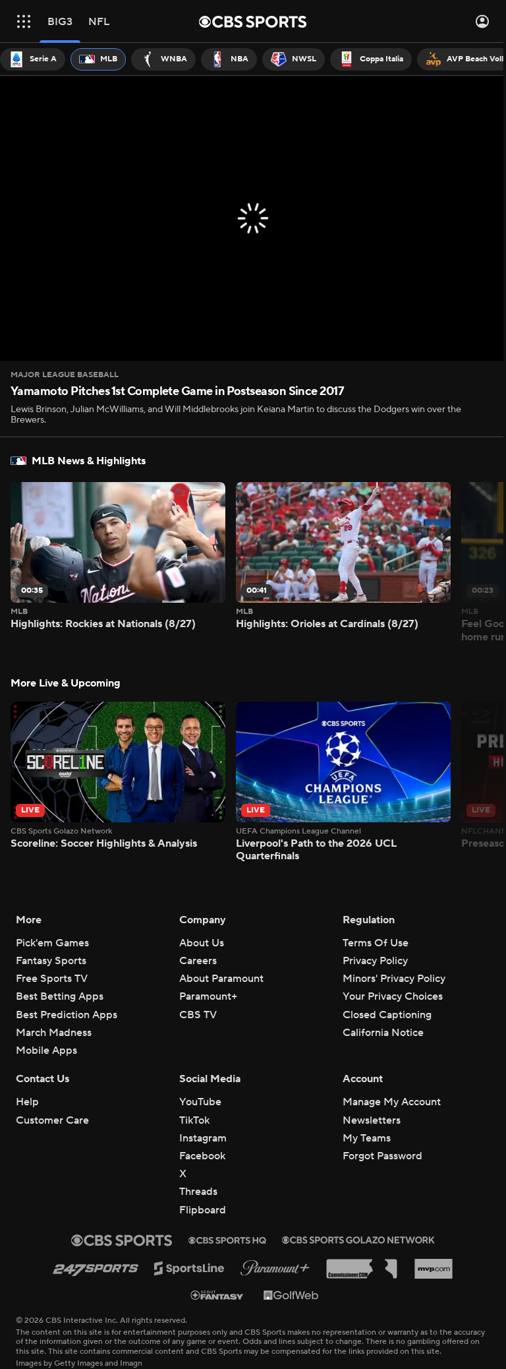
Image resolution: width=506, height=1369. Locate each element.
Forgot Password (382, 1156)
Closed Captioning (387, 1014)
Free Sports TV (52, 978)
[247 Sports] (95, 1268)
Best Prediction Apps (66, 1014)
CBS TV (198, 1014)
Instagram (203, 1138)
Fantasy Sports (51, 960)
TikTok (194, 1120)
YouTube (200, 1102)
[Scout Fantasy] (217, 1294)
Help (27, 1102)
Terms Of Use (375, 943)
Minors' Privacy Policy (394, 978)
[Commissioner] (361, 1269)
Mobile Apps (46, 1050)
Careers (198, 960)
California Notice (383, 1032)
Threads (198, 1191)
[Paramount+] (275, 1268)
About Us (201, 943)
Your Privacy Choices (393, 996)
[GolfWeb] (291, 1294)
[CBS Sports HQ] (227, 1240)
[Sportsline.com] (189, 1268)
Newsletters (372, 1120)
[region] (253, 218)
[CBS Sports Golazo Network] (358, 1239)
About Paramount (221, 978)
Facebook (202, 1156)
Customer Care (52, 1120)
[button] (24, 21)
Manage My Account (392, 1102)
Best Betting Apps (59, 996)
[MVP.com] (433, 1269)
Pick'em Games (52, 943)
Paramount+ (208, 996)
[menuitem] (32, 59)
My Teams (367, 1138)
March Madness (54, 1032)
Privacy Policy (375, 960)
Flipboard (202, 1210)
